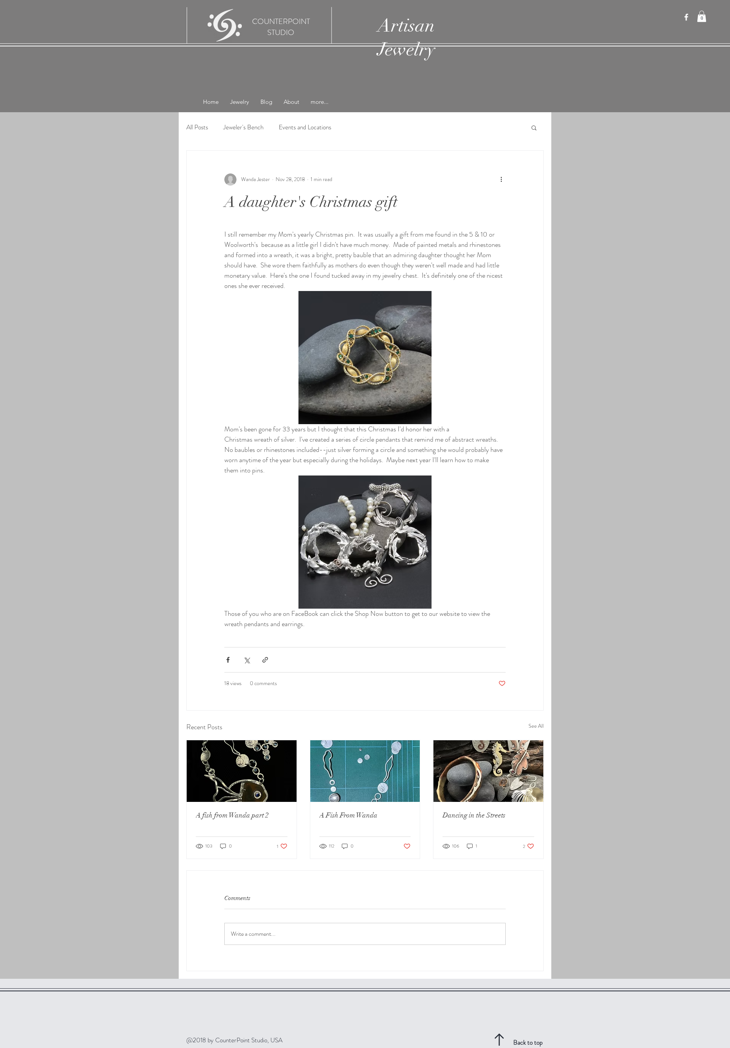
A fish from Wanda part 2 (232, 815)
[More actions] (501, 179)
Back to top (528, 1042)
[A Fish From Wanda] (365, 771)
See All (536, 726)
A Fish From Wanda (348, 815)
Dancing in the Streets (474, 815)
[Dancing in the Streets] (488, 771)
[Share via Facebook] (228, 659)
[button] (701, 16)
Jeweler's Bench (243, 127)
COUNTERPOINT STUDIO (281, 27)
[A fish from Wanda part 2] (242, 771)
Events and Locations (305, 127)
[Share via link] (265, 659)
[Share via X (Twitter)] (246, 659)
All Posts (197, 127)
